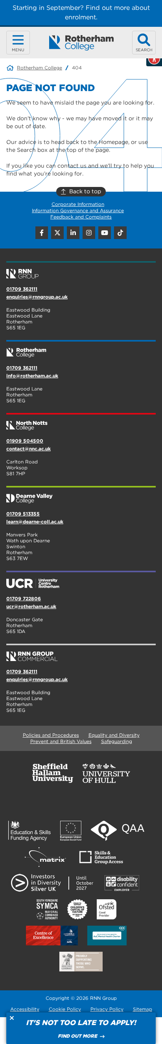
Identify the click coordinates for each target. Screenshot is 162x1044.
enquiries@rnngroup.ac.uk (37, 297)
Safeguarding (116, 741)
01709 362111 (21, 289)
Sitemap (142, 1009)
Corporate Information (78, 204)
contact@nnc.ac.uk (28, 449)
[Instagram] (89, 232)
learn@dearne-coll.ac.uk (34, 522)
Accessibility (24, 1009)
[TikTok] (120, 232)
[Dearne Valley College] (81, 495)
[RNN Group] (81, 270)
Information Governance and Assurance (78, 210)
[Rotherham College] (81, 42)
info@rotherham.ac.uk (32, 376)
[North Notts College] (81, 422)
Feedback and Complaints (81, 217)
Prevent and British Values (61, 741)
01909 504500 (24, 441)
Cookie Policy (65, 1009)
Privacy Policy (106, 1009)
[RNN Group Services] (81, 653)
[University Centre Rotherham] (81, 580)
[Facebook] (41, 232)
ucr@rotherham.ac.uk (31, 606)
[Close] (12, 1018)
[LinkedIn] (73, 232)
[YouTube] (104, 232)
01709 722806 (23, 598)
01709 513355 (23, 514)
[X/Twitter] (57, 232)
